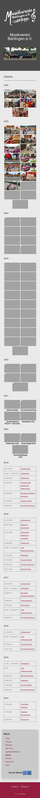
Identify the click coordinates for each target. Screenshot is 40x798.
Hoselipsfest (25, 473)
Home (7, 738)
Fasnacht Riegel (26, 501)
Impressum (14, 786)
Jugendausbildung (12, 751)
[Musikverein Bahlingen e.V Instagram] (29, 773)
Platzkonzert (25, 478)
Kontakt (8, 758)
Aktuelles (8, 745)
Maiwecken (24, 555)
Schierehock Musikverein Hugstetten (25, 535)
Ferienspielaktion (26, 600)
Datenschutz (25, 786)
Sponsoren (9, 761)
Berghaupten (25, 605)
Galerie (8, 755)
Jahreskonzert (25, 469)
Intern (7, 765)
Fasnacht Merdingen (28, 505)
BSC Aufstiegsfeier (27, 676)
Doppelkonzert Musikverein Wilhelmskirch (26, 486)
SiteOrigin (23, 794)
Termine (8, 741)
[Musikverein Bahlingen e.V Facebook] (25, 773)
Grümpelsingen (26, 569)
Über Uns (9, 748)
